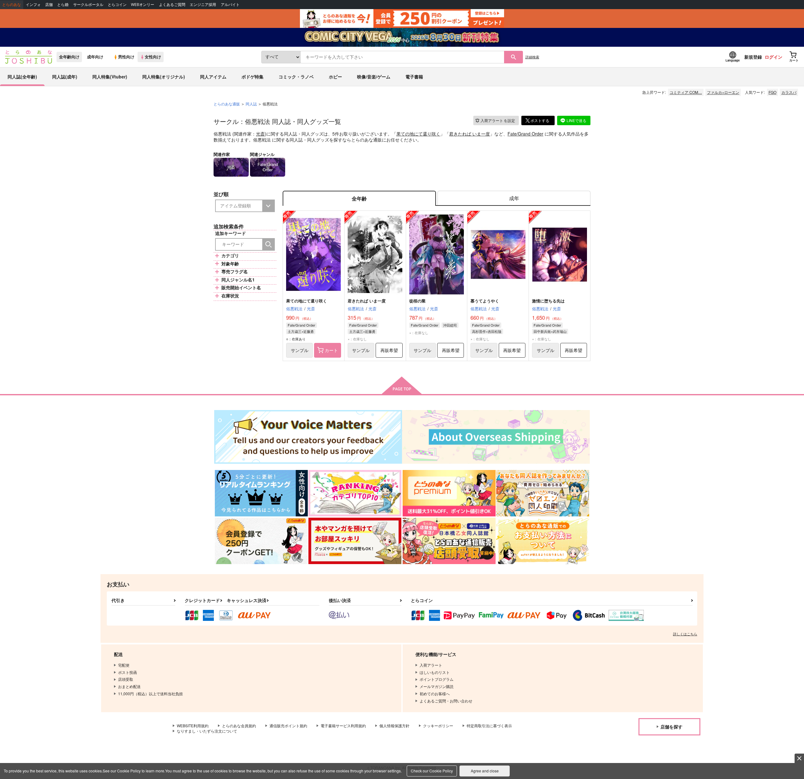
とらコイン (117, 4)
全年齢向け (69, 57)
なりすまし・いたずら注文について (207, 731)
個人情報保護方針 (394, 725)
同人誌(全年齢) (22, 76)
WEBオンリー (142, 4)
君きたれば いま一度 (469, 134)
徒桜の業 (417, 301)
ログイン (773, 57)
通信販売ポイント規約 (288, 725)
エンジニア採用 (203, 4)
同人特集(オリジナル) (163, 76)
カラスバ (788, 92)
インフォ (33, 4)
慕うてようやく (484, 301)
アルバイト (230, 4)
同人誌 (251, 103)
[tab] (513, 198)
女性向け (153, 57)
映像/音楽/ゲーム (373, 76)
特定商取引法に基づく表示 (489, 725)
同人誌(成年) (64, 76)
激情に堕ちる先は (548, 301)
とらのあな (11, 4)
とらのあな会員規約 (239, 725)
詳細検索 (532, 56)
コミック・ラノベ (296, 76)
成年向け (95, 57)
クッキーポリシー (438, 725)
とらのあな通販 (227, 103)
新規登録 (753, 57)
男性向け (126, 57)
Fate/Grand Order (525, 134)
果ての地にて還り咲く (418, 134)
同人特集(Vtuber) (109, 76)
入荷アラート (498, 120)
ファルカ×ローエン (723, 92)
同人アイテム (213, 76)
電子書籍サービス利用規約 (343, 725)
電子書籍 (414, 76)
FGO (772, 92)
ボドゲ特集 (252, 76)
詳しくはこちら (685, 633)
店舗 (49, 4)
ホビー (335, 76)
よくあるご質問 (172, 4)
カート (331, 350)
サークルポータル (88, 4)
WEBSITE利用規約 (193, 725)
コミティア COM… (686, 92)
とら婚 (62, 4)
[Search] (268, 244)
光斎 (260, 134)
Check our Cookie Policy (432, 770)
